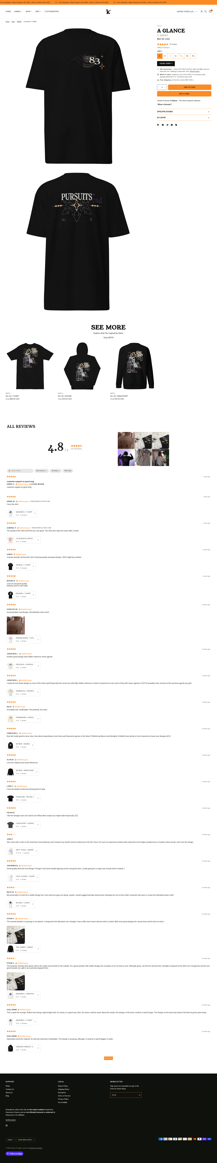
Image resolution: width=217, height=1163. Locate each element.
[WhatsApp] (172, 125)
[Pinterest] (168, 125)
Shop (13, 21)
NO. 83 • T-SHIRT (12, 396)
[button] (126, 440)
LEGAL (61, 1081)
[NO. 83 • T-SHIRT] (30, 366)
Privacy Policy (63, 1099)
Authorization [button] (11, 1120)
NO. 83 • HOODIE (65, 396)
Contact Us (10, 1089)
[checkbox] (68, 471)
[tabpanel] (108, 765)
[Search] (205, 11)
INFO (37, 11)
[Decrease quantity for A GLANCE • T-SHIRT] (159, 87)
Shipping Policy (63, 1089)
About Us (9, 1092)
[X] (163, 125)
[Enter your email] (139, 1095)
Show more (108, 1058)
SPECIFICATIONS (165, 112)
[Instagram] (8, 1125)
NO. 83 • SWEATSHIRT (119, 396)
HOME (8, 11)
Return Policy (63, 1086)
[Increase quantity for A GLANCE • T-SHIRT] (165, 87)
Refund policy (195, 71)
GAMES (17, 11)
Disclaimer (62, 1092)
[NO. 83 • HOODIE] (82, 366)
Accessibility (62, 1102)
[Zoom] (145, 30)
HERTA (19, 21)
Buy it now (184, 94)
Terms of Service (64, 1096)
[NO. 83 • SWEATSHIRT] (134, 366)
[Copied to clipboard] (176, 125)
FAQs (8, 1086)
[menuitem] (9, 11)
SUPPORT (10, 1081)
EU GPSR (161, 118)
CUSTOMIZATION (52, 11)
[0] (209, 11)
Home (7, 21)
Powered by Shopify (35, 1148)
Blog (7, 1096)
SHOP (28, 11)
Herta (159, 26)
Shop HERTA (108, 337)
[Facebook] (158, 125)
